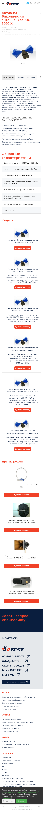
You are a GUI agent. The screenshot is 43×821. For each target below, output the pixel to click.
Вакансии (5, 775)
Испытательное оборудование (13, 700)
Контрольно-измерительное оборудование (18, 697)
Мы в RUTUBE (12, 670)
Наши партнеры (8, 763)
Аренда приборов (8, 747)
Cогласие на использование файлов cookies (18, 781)
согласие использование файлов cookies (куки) (20, 792)
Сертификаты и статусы (11, 760)
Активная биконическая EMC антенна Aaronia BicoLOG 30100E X (22, 390)
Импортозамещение (10, 709)
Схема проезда (13, 665)
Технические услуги (9, 741)
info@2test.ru (11, 661)
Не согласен (8, 801)
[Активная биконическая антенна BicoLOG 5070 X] (23, 52)
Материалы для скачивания (12, 778)
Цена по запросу (22, 248)
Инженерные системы (10, 706)
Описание (8, 77)
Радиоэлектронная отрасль (12, 725)
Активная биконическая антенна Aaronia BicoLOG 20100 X (23, 309)
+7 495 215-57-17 (13, 656)
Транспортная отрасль (10, 731)
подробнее (6, 798)
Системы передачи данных (12, 703)
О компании (6, 757)
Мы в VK (8, 674)
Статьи (4, 772)
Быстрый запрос (38, 3)
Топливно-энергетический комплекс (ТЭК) (17, 722)
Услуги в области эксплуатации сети (15, 744)
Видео (4, 766)
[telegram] (27, 3)
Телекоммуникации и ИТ (11, 728)
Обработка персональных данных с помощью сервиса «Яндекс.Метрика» (19, 785)
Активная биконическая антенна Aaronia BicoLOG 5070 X (23, 241)
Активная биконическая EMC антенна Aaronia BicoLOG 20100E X (22, 432)
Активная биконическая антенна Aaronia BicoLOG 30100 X (23, 270)
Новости (5, 769)
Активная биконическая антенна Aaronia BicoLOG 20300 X (23, 349)
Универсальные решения (11, 719)
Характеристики (26, 77)
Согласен (21, 801)
